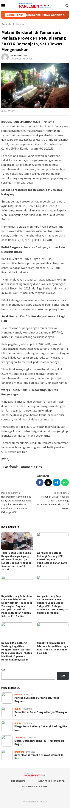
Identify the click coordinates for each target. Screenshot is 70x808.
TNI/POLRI (19, 737)
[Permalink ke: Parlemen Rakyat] (5, 57)
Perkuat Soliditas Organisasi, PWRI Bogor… (36, 699)
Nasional (19, 752)
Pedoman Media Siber (35, 786)
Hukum (17, 709)
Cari (3, 669)
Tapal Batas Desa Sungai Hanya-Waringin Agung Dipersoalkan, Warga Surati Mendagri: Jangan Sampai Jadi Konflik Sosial (16, 561)
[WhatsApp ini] (65, 482)
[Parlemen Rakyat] (35, 5)
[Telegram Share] (56, 482)
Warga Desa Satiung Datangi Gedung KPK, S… (41, 728)
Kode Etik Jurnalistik (51, 781)
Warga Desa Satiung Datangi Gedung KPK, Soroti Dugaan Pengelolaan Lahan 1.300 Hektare (52, 559)
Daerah (18, 694)
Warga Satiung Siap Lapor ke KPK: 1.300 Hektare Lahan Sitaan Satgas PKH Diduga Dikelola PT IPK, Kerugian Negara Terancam (52, 604)
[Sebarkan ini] (39, 482)
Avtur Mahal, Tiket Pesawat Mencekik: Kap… (38, 756)
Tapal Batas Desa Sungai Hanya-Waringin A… (40, 713)
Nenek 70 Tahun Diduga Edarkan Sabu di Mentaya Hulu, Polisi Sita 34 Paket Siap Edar (52, 648)
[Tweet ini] (48, 482)
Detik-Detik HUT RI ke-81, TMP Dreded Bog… (39, 742)
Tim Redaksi (18, 781)
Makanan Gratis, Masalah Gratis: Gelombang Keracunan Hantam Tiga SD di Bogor (53, 500)
